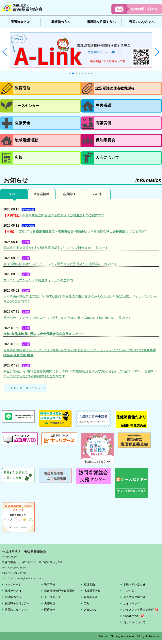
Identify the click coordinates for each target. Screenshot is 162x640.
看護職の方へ (13, 597)
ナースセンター (54, 597)
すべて (14, 194)
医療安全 (49, 609)
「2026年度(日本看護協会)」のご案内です (82, 231)
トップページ (13, 584)
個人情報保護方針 (134, 597)
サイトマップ (131, 603)
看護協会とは (13, 590)
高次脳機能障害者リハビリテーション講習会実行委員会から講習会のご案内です (60, 264)
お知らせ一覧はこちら (25, 388)
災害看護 (49, 603)
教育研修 (49, 584)
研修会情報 (41, 194)
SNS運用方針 (131, 616)
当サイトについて (134, 622)
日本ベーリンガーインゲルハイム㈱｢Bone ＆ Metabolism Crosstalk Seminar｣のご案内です (67, 317)
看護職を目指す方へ (17, 603)
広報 (86, 603)
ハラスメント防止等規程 (138, 609)
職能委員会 (91, 597)
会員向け (69, 194)
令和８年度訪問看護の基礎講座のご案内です (63, 215)
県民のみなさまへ (16, 609)
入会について (92, 609)
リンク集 (128, 590)
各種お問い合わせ (144, 9)
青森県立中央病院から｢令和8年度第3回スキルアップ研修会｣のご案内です (55, 247)
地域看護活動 (92, 590)
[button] (4, 52)
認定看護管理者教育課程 (59, 590)
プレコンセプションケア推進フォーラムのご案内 (38, 280)
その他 (97, 194)
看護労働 (89, 584)
